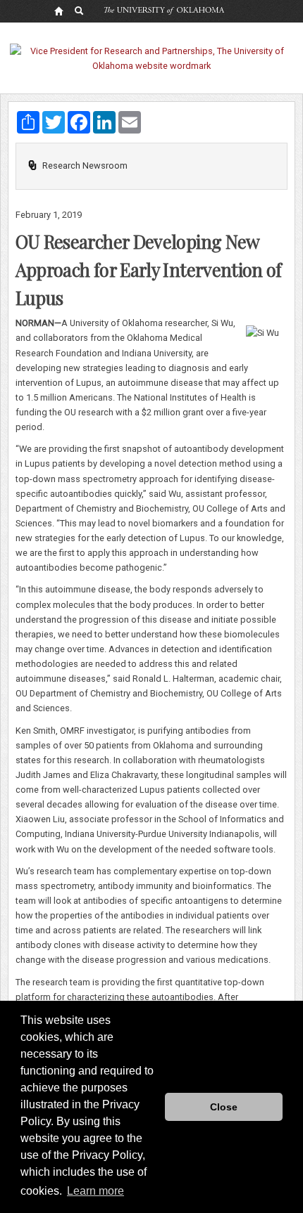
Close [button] (223, 1107)
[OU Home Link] (58, 10)
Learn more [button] (95, 1191)
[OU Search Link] (79, 10)
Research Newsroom (85, 165)
